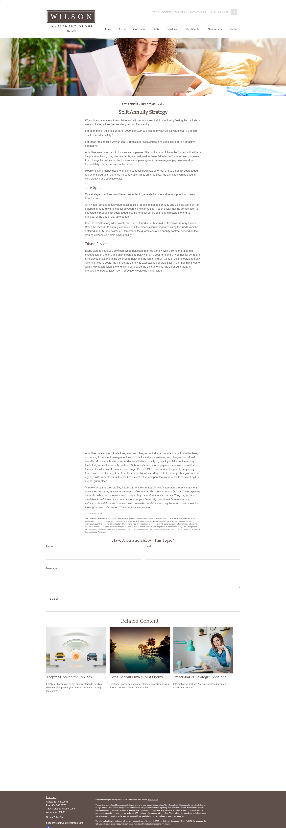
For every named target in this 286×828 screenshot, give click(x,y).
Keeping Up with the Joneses (69, 677)
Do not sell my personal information (156, 823)
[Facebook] (234, 12)
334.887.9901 (220, 11)
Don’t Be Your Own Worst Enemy (136, 677)
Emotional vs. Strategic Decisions (199, 677)
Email (148, 546)
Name (49, 546)
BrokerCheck (153, 799)
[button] (107, 28)
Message (51, 568)
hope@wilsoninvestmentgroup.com (64, 822)
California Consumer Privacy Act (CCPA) (179, 821)
